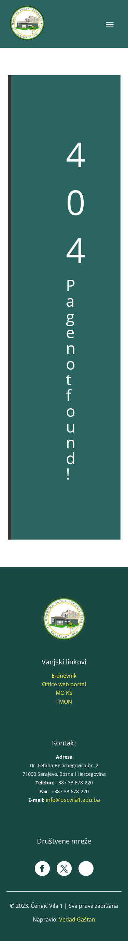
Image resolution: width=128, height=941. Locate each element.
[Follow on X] (64, 868)
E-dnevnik (64, 675)
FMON (64, 701)
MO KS (64, 693)
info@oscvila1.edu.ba (73, 800)
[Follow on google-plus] (86, 868)
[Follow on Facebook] (42, 868)
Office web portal (64, 684)
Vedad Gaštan (77, 919)
